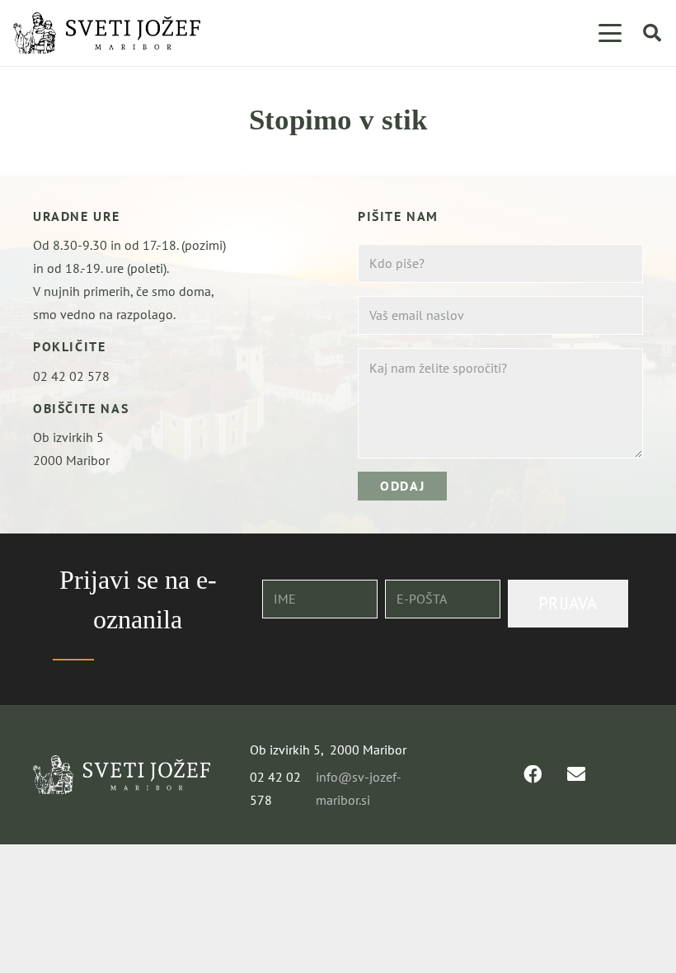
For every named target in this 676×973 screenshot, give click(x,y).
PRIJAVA (567, 603)
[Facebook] (532, 774)
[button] (610, 33)
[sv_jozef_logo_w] (121, 774)
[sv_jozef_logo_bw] (106, 33)
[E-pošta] (576, 774)
